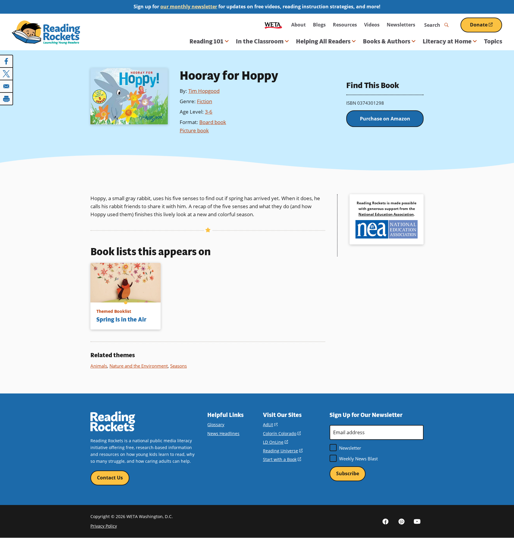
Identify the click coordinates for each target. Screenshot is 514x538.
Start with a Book (282, 459)
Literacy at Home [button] (447, 41)
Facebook (385, 521)
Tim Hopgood (204, 90)
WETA (273, 24)
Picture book (194, 130)
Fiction (204, 101)
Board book (212, 122)
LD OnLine (275, 442)
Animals (98, 366)
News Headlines (223, 433)
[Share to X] (6, 73)
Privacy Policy (103, 526)
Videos (372, 24)
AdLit (270, 424)
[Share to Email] (6, 86)
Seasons (178, 366)
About (298, 24)
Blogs (319, 24)
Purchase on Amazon (385, 118)
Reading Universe (283, 451)
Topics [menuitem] (493, 41)
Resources (345, 24)
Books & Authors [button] (386, 41)
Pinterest (401, 521)
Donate (486, 26)
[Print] (6, 98)
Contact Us (110, 477)
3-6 (208, 111)
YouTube (417, 521)
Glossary (215, 424)
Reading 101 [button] (206, 41)
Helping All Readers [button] (323, 41)
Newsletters (401, 24)
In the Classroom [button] (259, 41)
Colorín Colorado (282, 433)
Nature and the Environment (138, 366)
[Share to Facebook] (6, 61)
